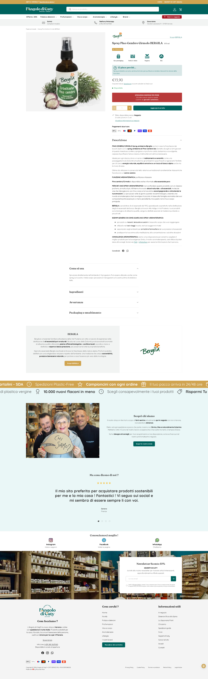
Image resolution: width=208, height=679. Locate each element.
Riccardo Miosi (40, 669)
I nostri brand (107, 640)
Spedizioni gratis (164, 628)
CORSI (160, 2)
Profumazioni (66, 17)
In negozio (162, 612)
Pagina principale (31, 29)
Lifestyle (113, 17)
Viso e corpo (82, 17)
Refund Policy (167, 667)
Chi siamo (162, 624)
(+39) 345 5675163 (51, 644)
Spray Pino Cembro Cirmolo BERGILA (49, 29)
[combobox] (112, 9)
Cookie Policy (141, 667)
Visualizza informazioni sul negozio (127, 121)
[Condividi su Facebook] (123, 251)
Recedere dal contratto (113, 645)
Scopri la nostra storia (144, 444)
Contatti (161, 647)
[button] (180, 9)
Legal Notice (178, 667)
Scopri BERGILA (176, 37)
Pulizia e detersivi (47, 17)
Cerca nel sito (163, 640)
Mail (135, 242)
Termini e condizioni (154, 667)
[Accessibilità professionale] (204, 666)
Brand (125, 17)
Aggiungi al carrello (157, 108)
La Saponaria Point (165, 620)
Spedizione (127, 84)
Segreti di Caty (164, 636)
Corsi (160, 632)
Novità (104, 616)
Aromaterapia (99, 17)
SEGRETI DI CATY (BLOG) (173, 2)
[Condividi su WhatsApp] (127, 251)
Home (104, 612)
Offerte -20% (31, 17)
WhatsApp (143, 242)
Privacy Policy (137, 584)
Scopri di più (47, 640)
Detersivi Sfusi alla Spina (167, 616)
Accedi (160, 644)
